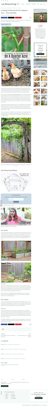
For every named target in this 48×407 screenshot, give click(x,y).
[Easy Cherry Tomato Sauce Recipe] (37, 103)
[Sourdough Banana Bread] (37, 78)
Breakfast (7, 394)
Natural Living (13, 398)
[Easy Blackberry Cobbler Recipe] (44, 97)
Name (2, 379)
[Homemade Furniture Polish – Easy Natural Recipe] (44, 84)
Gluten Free (13, 395)
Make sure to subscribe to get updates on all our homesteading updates (13, 225)
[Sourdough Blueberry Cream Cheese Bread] (44, 91)
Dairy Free (13, 394)
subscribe (2, 383)
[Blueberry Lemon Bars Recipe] (37, 97)
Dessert (40, 66)
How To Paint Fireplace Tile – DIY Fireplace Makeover (24, 335)
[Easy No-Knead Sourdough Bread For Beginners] (37, 72)
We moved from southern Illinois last (13, 94)
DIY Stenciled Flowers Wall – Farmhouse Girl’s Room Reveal (8, 335)
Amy (3, 329)
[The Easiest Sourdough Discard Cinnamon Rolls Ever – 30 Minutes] (44, 72)
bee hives (12, 293)
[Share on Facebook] (4, 17)
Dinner (7, 395)
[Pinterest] (5, 1)
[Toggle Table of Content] (9, 24)
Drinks (6, 398)
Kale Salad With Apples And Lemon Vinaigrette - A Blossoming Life (14, 358)
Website (23, 379)
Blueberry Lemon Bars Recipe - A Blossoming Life (12, 344)
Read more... (42, 37)
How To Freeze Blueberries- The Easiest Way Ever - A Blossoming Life (15, 349)
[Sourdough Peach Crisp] (37, 91)
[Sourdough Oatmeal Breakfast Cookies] (37, 84)
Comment (2, 365)
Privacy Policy (41, 405)
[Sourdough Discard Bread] (44, 78)
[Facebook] (1, 1)
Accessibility (45, 405)
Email (12, 379)
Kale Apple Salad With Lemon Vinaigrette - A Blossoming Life (14, 353)
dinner (40, 60)
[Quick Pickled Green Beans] (44, 103)
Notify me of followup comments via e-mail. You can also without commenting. (15, 383)
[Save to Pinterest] (1, 201)
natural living (40, 63)
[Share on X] (11, 17)
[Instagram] (3, 1)
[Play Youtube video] (16, 216)
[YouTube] (7, 1)
